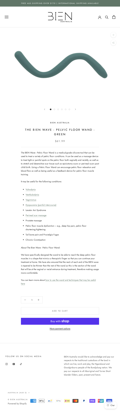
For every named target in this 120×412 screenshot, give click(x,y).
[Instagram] (6, 364)
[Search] (106, 17)
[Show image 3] (58, 109)
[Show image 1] (50, 109)
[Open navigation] (6, 17)
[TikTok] (21, 364)
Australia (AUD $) (17, 392)
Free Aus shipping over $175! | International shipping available (60, 3)
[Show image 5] (65, 109)
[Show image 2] (54, 109)
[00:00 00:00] (60, 65)
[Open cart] (113, 17)
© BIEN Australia (18, 399)
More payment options (60, 328)
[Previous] (44, 109)
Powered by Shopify (17, 403)
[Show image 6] (69, 109)
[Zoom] (113, 35)
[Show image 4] (62, 109)
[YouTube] (14, 364)
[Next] (75, 109)
